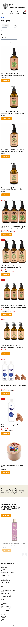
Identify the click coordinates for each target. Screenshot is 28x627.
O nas (2, 619)
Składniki (3, 616)
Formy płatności (5, 593)
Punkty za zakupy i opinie (7, 572)
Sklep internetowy (12, 625)
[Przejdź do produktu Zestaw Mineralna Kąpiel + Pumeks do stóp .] (14, 410)
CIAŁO (7, 17)
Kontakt (3, 614)
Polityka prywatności (6, 606)
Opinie (3, 620)
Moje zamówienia (5, 580)
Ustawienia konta (5, 583)
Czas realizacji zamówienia (8, 590)
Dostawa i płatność (6, 595)
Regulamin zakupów (6, 608)
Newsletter (4, 567)
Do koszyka (6, 80)
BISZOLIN (3, 592)
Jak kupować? (5, 603)
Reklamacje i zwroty (6, 596)
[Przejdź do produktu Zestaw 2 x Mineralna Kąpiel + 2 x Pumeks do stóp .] (14, 371)
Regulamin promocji (6, 570)
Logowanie (4, 579)
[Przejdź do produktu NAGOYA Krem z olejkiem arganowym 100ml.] (14, 450)
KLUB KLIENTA (5, 569)
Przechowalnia (5, 582)
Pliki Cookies (4, 604)
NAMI (2, 17)
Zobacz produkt (7, 118)
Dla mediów (4, 617)
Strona (11, 42)
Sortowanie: (4, 34)
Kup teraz (6, 515)
